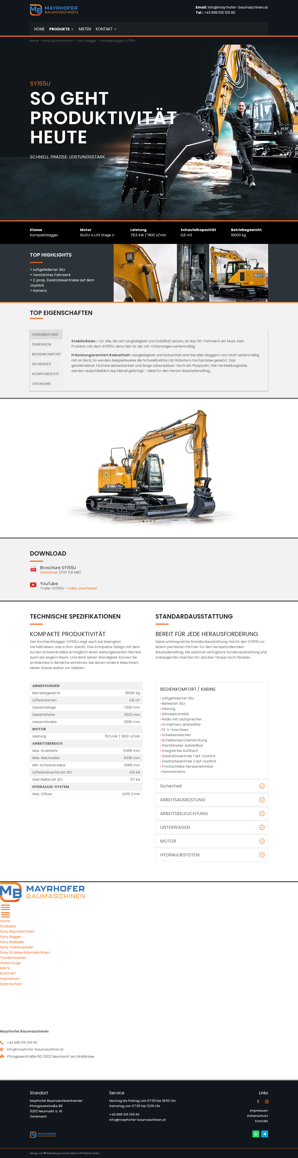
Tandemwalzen (13, 957)
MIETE (5, 968)
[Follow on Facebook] (258, 1101)
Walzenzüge (10, 962)
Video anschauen (82, 588)
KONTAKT (8, 973)
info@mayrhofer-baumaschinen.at (238, 7)
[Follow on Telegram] (264, 1133)
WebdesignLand (56, 1153)
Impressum (259, 1110)
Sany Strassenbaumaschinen (25, 952)
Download (48, 572)
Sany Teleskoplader (17, 947)
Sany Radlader (12, 941)
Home (34, 40)
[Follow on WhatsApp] (255, 1133)
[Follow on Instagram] (266, 1101)
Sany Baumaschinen (58, 40)
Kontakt (261, 1121)
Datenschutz (257, 1115)
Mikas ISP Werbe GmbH (85, 1153)
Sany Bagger (86, 40)
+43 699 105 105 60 (219, 12)
